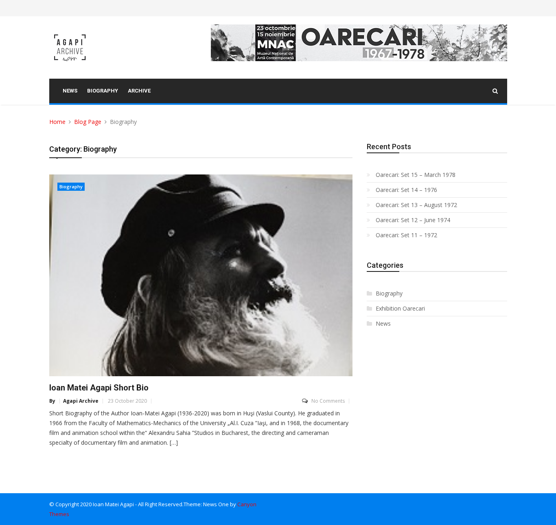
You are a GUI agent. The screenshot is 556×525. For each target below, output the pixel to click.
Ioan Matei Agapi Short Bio (99, 388)
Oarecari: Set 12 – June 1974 (413, 220)
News (383, 323)
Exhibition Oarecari (400, 308)
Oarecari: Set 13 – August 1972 (416, 205)
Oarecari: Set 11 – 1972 (406, 235)
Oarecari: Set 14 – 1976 (406, 190)
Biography (71, 186)
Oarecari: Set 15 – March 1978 (415, 175)
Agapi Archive (81, 401)
